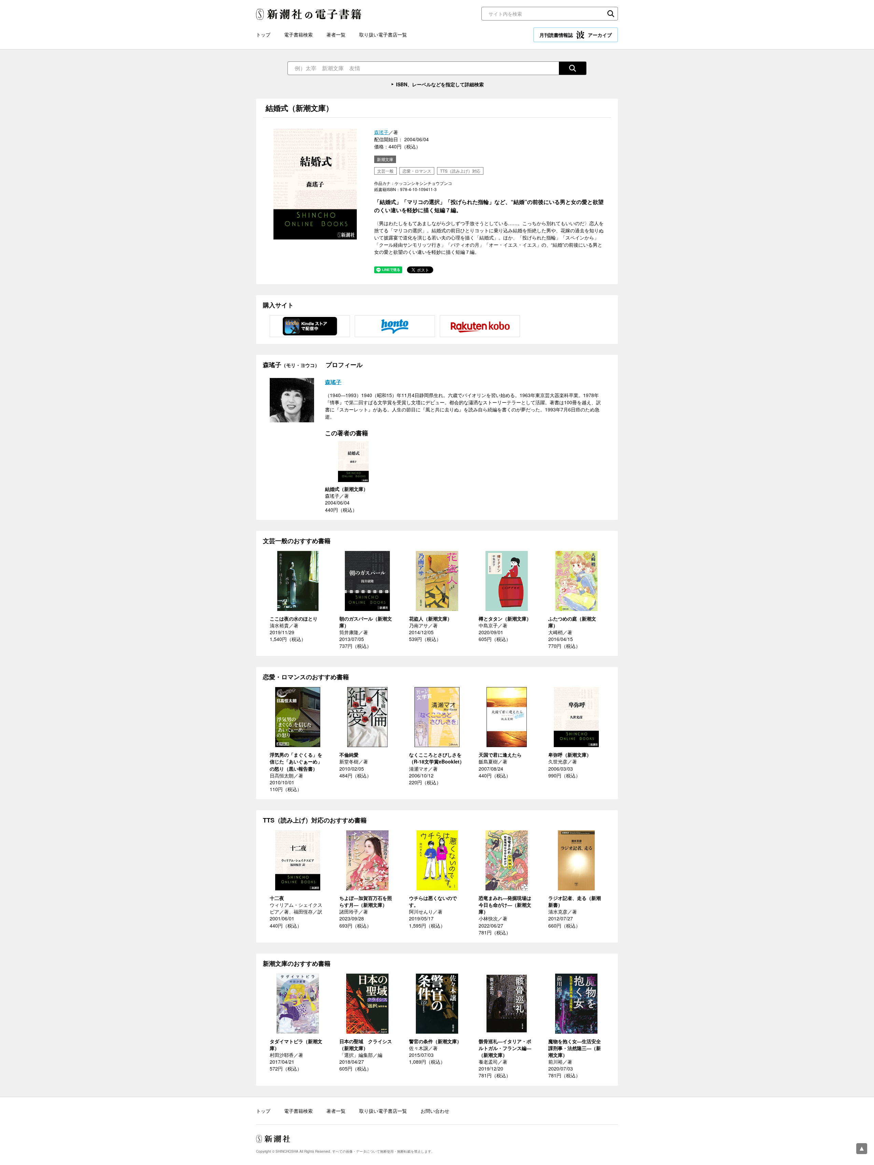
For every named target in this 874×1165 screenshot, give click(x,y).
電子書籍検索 (298, 34)
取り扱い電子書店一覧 (383, 34)
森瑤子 (381, 132)
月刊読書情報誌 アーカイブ (575, 34)
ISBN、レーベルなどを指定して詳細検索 (440, 84)
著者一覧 (336, 34)
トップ (263, 34)
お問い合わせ (435, 1110)
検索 (611, 13)
